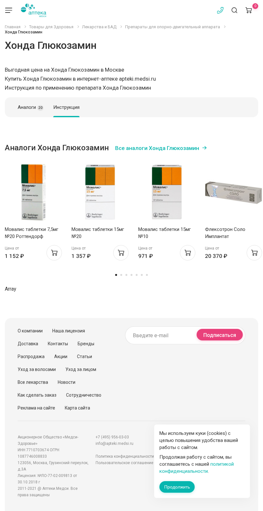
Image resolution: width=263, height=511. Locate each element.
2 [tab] (121, 275)
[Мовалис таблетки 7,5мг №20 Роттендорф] (33, 192)
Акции (60, 356)
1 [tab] (116, 275)
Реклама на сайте (36, 407)
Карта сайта (77, 407)
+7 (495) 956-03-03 (112, 437)
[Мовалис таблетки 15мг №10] (166, 192)
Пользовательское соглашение (124, 463)
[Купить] (54, 252)
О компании (30, 330)
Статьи (84, 356)
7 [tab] (147, 275)
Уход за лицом (80, 369)
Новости (66, 382)
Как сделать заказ (37, 395)
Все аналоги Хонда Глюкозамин (157, 148)
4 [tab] (131, 275)
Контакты (58, 343)
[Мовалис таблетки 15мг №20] (100, 192)
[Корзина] (248, 10)
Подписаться (219, 335)
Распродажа (31, 356)
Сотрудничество (83, 395)
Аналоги (30, 107)
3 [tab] (126, 275)
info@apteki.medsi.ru (114, 443)
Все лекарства (33, 382)
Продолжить (177, 486)
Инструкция (66, 107)
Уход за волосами (37, 369)
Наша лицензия (68, 330)
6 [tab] (142, 275)
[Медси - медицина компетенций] (33, 10)
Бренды (86, 343)
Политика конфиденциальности (125, 456)
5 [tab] (137, 275)
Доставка (28, 343)
